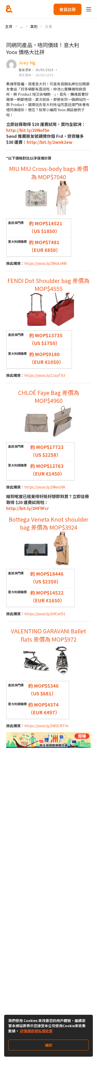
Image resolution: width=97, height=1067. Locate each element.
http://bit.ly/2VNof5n (27, 130)
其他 (34, 26)
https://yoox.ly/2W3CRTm (46, 725)
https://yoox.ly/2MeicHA (44, 487)
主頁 (9, 26)
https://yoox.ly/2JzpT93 (44, 375)
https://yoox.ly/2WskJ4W (45, 263)
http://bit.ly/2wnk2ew (49, 142)
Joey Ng (27, 62)
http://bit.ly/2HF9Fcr (27, 508)
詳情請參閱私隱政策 (36, 1030)
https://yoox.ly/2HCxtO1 (44, 613)
